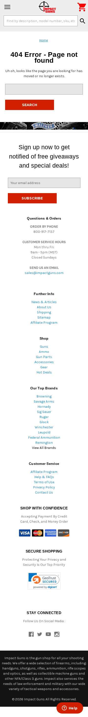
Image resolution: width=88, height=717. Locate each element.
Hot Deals (44, 372)
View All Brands (44, 448)
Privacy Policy (44, 487)
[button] (44, 581)
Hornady (44, 407)
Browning (44, 396)
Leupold (44, 432)
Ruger (44, 417)
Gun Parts (44, 357)
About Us (44, 307)
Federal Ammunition (44, 437)
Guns (44, 347)
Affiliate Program (44, 323)
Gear (44, 367)
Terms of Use (44, 482)
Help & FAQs (44, 477)
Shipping (44, 312)
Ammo (44, 352)
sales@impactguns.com (44, 273)
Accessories (44, 362)
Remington (44, 443)
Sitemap (44, 317)
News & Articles (44, 302)
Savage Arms (44, 401)
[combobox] (41, 20)
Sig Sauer (44, 412)
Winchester (44, 427)
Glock (44, 422)
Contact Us (44, 492)
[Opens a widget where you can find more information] (69, 708)
